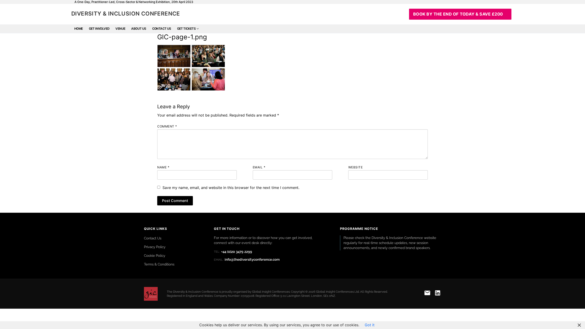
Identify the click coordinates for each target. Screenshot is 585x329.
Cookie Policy (154, 255)
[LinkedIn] (437, 293)
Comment (167, 126)
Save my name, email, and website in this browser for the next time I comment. (230, 187)
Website (355, 167)
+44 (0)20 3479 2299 (233, 252)
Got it (370, 325)
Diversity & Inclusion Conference (125, 13)
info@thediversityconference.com (247, 259)
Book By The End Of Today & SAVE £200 (458, 14)
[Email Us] (427, 293)
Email (259, 167)
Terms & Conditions (159, 264)
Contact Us (152, 238)
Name (163, 167)
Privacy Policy (154, 247)
